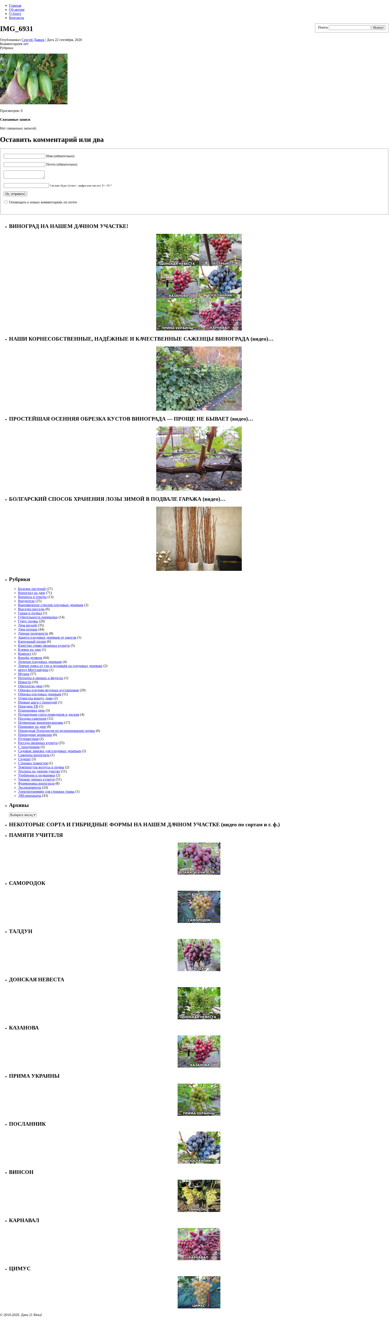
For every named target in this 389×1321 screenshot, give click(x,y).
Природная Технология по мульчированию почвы (56, 731)
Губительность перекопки (38, 617)
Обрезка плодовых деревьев (39, 694)
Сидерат (24, 759)
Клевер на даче (29, 649)
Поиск (323, 27)
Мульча (23, 674)
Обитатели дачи (30, 686)
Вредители (26, 601)
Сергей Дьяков (33, 40)
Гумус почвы (28, 621)
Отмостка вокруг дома (35, 698)
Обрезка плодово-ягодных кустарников (48, 690)
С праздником (29, 747)
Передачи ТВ (28, 706)
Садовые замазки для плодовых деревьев (49, 751)
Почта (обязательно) (61, 164)
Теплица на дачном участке (39, 771)
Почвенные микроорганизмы (40, 722)
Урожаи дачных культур (36, 779)
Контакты (16, 18)
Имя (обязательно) (60, 156)
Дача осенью (27, 629)
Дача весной (27, 625)
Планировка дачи (31, 710)
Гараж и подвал (30, 613)
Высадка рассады (31, 609)
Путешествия (28, 739)
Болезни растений (32, 589)
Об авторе (17, 9)
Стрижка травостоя (33, 763)
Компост (24, 654)
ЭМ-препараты (29, 795)
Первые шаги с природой (37, 702)
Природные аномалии (35, 735)
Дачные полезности (33, 633)
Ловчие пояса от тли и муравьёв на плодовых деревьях (60, 666)
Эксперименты (29, 787)
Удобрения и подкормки (36, 775)
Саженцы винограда (34, 755)
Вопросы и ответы (32, 597)
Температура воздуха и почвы (41, 767)
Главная (15, 5)
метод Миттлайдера (33, 670)
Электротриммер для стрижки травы (46, 791)
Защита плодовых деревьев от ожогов (47, 637)
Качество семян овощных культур (44, 645)
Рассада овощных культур (38, 743)
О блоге (15, 14)
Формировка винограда (36, 783)
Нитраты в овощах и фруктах (40, 678)
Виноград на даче (31, 593)
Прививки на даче (32, 727)
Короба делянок (30, 658)
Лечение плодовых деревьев (40, 662)
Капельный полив (32, 641)
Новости (24, 682)
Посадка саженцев (32, 718)
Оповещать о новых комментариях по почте (43, 202)
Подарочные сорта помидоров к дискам (48, 714)
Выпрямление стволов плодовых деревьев (50, 605)
